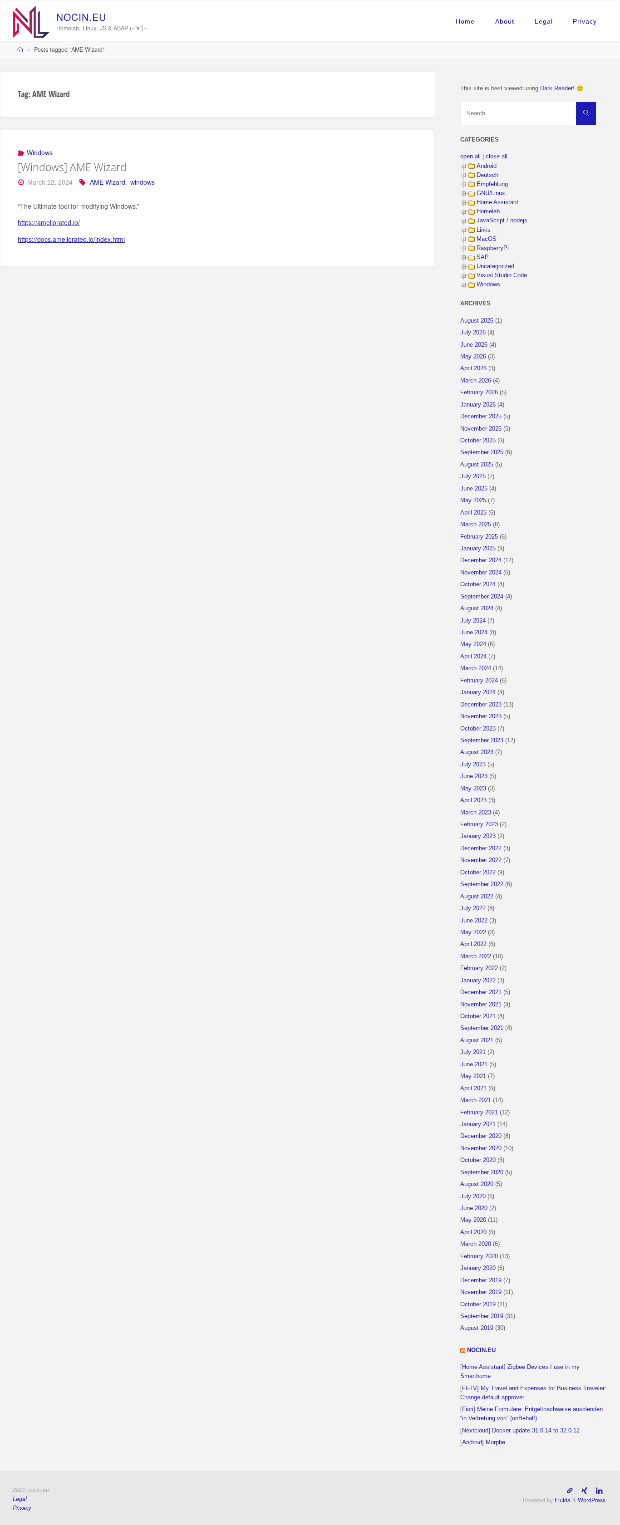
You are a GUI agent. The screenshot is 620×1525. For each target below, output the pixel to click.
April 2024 (473, 656)
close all (496, 156)
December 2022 (481, 848)
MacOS (487, 239)
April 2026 (473, 368)
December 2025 (481, 416)
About (504, 21)
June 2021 (473, 1064)
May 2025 (473, 500)
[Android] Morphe (482, 1442)
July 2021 (473, 1052)
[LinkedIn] (599, 1490)
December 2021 (481, 992)
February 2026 (479, 392)
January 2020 (478, 1268)
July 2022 (473, 908)
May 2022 (473, 932)
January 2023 (478, 836)
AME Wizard (107, 181)
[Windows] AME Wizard (72, 167)
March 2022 (475, 956)
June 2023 (473, 776)
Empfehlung (492, 184)
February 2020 (479, 1256)
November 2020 (481, 1148)
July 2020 (473, 1196)
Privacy (585, 21)
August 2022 (476, 896)
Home (465, 21)
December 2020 (481, 1136)
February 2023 (479, 824)
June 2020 (473, 1208)
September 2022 (481, 884)
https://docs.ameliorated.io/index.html (71, 239)
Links (484, 230)
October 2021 (478, 1016)
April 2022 (473, 944)
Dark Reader (556, 88)
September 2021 (481, 1028)
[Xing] (584, 1490)
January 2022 (478, 980)
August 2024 (476, 608)
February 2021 (479, 1112)
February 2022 (479, 968)
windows (142, 181)
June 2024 (473, 632)
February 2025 (479, 537)
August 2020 (476, 1184)
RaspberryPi (493, 248)
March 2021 (475, 1100)
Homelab (488, 211)
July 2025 (473, 476)
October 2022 (478, 872)
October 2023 (478, 729)
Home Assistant (497, 202)
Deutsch (487, 175)
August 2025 (476, 464)
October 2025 (478, 440)
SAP (483, 257)
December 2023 (481, 704)
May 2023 (473, 788)
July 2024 (473, 621)
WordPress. (592, 1500)
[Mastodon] (569, 1490)
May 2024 (473, 644)
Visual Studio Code (502, 275)
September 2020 (481, 1172)
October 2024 (478, 584)
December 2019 (481, 1280)
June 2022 (473, 920)
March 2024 (475, 668)
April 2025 (473, 513)
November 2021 (481, 1004)
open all (470, 156)
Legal (544, 21)
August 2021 (476, 1040)
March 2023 (475, 812)
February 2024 (479, 680)
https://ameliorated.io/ (49, 222)
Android (487, 166)
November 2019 (481, 1292)
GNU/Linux (491, 193)
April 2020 (473, 1232)
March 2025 (475, 524)
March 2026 (475, 381)
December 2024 (481, 560)
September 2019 (481, 1316)
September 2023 (481, 740)
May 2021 (473, 1076)
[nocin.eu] (31, 20)
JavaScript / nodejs (502, 220)
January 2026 (478, 405)
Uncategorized (495, 266)
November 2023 (481, 716)
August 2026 (476, 321)
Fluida (562, 1500)
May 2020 (473, 1220)
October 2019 (478, 1304)
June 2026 (473, 345)
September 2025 (481, 452)
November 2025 (481, 429)
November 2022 (481, 860)
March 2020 (475, 1244)
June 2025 (473, 488)
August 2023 (476, 752)
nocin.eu (481, 1350)
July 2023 (473, 764)
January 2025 (478, 548)
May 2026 (473, 356)
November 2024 (481, 572)
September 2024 (481, 596)
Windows (40, 152)
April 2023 (473, 800)
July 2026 (473, 332)
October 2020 (478, 1160)
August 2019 (476, 1328)
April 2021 (473, 1088)
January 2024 (478, 692)
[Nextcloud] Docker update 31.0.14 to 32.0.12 (520, 1430)
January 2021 (478, 1124)
